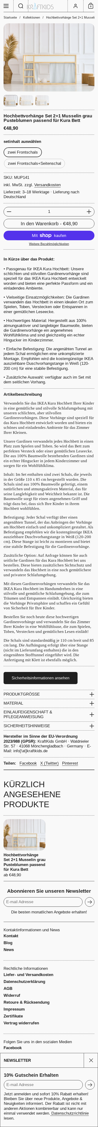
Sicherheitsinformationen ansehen (40, 678)
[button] (21, 6)
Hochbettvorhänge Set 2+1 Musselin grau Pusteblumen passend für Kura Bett (24, 848)
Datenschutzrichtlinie (69, 1113)
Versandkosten (47, 185)
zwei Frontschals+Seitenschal (34, 163)
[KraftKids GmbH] (49, 6)
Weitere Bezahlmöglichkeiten (49, 244)
